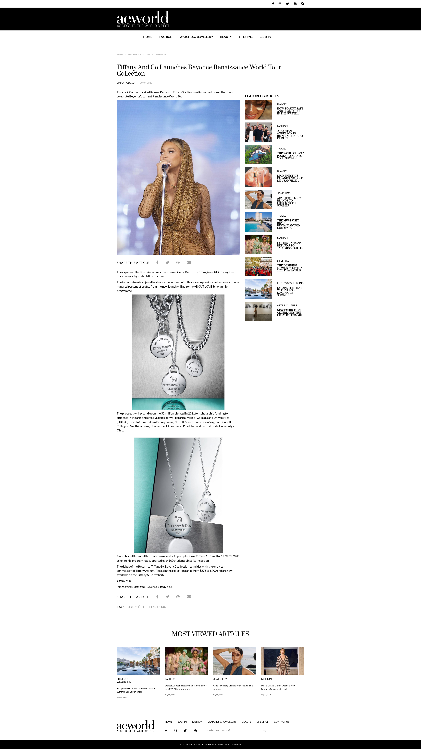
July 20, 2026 (170, 695)
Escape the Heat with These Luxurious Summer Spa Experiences (136, 690)
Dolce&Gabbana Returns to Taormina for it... (290, 245)
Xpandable (235, 744)
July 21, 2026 (218, 695)
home (120, 55)
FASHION (166, 37)
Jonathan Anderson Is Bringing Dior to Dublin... (290, 135)
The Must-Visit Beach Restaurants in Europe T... (288, 224)
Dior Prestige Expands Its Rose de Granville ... (290, 178)
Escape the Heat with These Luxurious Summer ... (289, 292)
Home (147, 37)
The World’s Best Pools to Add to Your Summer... (290, 156)
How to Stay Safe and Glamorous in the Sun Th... (290, 111)
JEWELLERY (160, 55)
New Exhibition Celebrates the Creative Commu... (290, 313)
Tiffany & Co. (156, 606)
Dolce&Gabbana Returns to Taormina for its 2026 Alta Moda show (186, 687)
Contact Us (281, 722)
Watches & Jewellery (138, 55)
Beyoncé (133, 606)
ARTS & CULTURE (287, 305)
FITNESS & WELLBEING (290, 283)
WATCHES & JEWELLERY (196, 37)
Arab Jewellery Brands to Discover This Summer (289, 202)
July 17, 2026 (122, 697)
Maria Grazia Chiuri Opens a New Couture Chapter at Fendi (278, 687)
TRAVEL (281, 148)
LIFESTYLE (246, 37)
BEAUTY (226, 37)
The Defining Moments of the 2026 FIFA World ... (290, 268)
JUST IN (182, 722)
